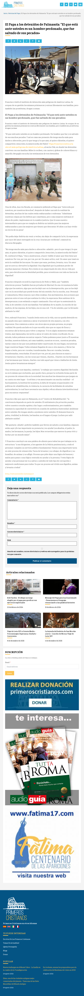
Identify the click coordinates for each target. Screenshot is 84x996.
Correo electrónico (15, 531)
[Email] (39, 41)
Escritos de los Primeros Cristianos (16, 939)
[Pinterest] (33, 41)
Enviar (9, 673)
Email (7, 662)
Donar (5, 954)
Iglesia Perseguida (10, 947)
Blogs (5, 950)
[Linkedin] (20, 41)
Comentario (13, 500)
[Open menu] (80, 4)
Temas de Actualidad (11, 943)
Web (9, 540)
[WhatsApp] (26, 41)
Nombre (11, 523)
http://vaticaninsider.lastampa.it (19, 473)
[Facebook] (8, 41)
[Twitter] (14, 41)
